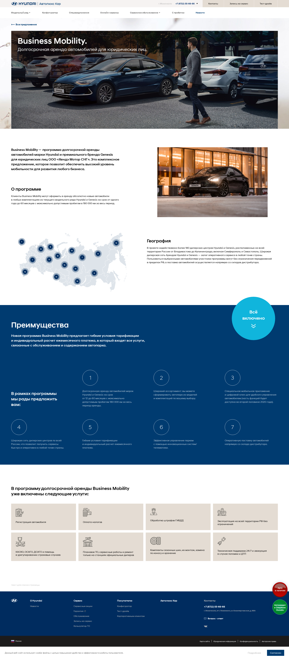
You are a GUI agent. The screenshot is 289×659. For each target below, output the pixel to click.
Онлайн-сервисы (109, 12)
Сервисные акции (83, 606)
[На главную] (23, 3)
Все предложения (26, 24)
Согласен (275, 652)
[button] (179, 3)
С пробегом (178, 12)
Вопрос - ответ (215, 618)
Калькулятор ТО (82, 626)
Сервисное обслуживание (144, 12)
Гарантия (78, 611)
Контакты (213, 3)
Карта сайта (205, 641)
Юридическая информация (224, 641)
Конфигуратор (50, 12)
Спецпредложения (79, 12)
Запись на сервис (239, 3)
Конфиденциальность (249, 641)
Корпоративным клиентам (131, 616)
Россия (18, 641)
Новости (200, 12)
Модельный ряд (19, 12)
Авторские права (269, 641)
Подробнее (254, 652)
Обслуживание (81, 616)
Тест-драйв (266, 3)
